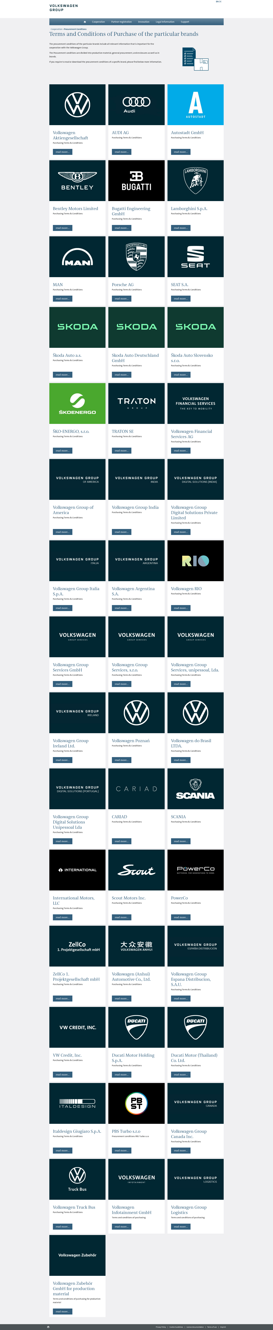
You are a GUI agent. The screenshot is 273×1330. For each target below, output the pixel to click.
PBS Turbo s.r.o (126, 1131)
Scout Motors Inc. (129, 898)
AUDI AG (120, 133)
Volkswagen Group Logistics (189, 1210)
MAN (58, 285)
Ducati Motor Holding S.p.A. (133, 1058)
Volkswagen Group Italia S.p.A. (76, 591)
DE (220, 1)
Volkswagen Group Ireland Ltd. (71, 743)
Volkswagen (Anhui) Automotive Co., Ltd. (131, 976)
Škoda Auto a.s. (67, 355)
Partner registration (121, 21)
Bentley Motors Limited (75, 208)
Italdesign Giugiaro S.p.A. (77, 1131)
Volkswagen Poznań (131, 741)
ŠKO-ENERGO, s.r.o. (71, 431)
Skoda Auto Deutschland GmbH (135, 358)
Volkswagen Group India (135, 507)
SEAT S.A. (179, 285)
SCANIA (178, 817)
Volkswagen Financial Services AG (191, 434)
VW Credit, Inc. (67, 1055)
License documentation (195, 1327)
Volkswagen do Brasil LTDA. (191, 743)
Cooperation (98, 21)
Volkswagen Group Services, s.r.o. (130, 667)
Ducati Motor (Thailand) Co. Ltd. (194, 1058)
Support (185, 21)
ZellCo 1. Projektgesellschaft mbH (76, 976)
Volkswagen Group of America (73, 510)
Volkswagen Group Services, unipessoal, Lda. (195, 667)
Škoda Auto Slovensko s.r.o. (192, 358)
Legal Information (165, 21)
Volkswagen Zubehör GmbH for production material (74, 1289)
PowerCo (179, 898)
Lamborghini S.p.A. (189, 208)
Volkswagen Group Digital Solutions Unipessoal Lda (71, 822)
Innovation (143, 21)
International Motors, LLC (74, 900)
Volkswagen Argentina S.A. (133, 591)
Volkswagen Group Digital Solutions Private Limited (194, 513)
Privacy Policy (161, 1327)
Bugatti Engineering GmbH (131, 211)
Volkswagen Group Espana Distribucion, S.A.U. (191, 979)
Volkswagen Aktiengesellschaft (70, 135)
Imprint (223, 1327)
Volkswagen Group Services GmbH (71, 667)
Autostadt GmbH (187, 133)
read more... (63, 152)
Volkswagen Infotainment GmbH (131, 1210)
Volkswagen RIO (186, 589)
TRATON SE (123, 431)
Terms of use (212, 1327)
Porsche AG (123, 285)
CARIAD (119, 817)
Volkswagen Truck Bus (74, 1207)
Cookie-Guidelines (176, 1327)
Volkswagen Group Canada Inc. (189, 1134)
